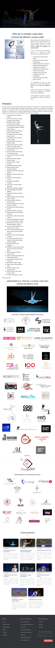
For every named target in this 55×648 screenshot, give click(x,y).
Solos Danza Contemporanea (27, 624)
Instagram (41, 627)
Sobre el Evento (6, 624)
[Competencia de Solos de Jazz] (44, 544)
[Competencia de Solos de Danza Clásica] (10, 544)
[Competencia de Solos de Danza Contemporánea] (27, 544)
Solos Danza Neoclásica (26, 629)
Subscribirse (48, 640)
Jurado (4, 629)
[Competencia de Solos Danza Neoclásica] (10, 568)
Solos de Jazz (24, 627)
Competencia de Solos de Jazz (44, 550)
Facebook (41, 624)
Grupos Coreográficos (26, 637)
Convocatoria (6, 548)
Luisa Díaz (5, 632)
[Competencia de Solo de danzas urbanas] (19, 593)
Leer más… (7, 559)
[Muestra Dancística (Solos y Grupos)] (44, 568)
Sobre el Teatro (6, 627)
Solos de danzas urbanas (26, 632)
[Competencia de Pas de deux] (35, 593)
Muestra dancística (25, 640)
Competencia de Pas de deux (35, 599)
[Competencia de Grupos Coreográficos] (27, 568)
